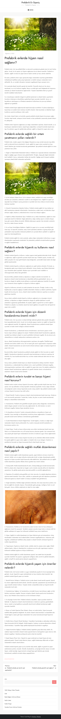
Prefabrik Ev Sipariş (30, 2)
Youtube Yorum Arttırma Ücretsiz (13, 707)
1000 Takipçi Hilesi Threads (12, 690)
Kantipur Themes (36, 717)
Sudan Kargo (8, 704)
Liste (6, 693)
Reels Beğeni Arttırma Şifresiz (12, 697)
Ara (6, 679)
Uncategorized (9, 659)
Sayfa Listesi (8, 700)
